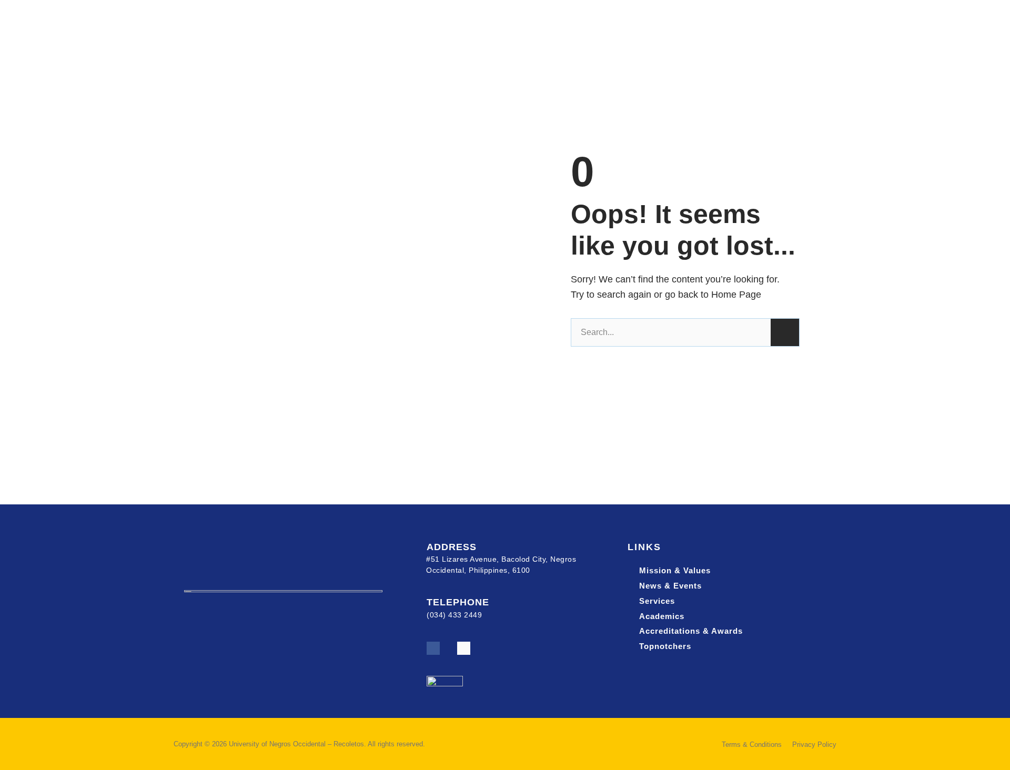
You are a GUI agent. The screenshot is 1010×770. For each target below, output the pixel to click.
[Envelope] (463, 648)
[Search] (785, 332)
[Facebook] (433, 648)
